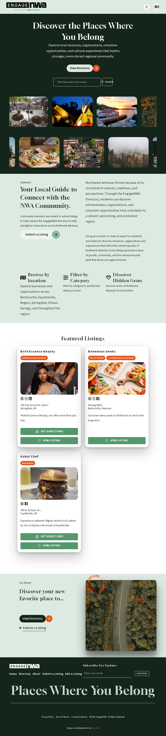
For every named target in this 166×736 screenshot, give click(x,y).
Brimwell (95, 728)
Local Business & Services (121, 357)
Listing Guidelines (79, 716)
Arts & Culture (97, 357)
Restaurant (28, 463)
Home (13, 674)
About (36, 674)
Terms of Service (62, 716)
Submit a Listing (52, 674)
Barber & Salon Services (34, 357)
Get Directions (52, 431)
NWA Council (33, 9)
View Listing (51, 440)
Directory (25, 674)
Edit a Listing (73, 674)
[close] (147, 7)
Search (109, 82)
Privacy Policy (48, 716)
